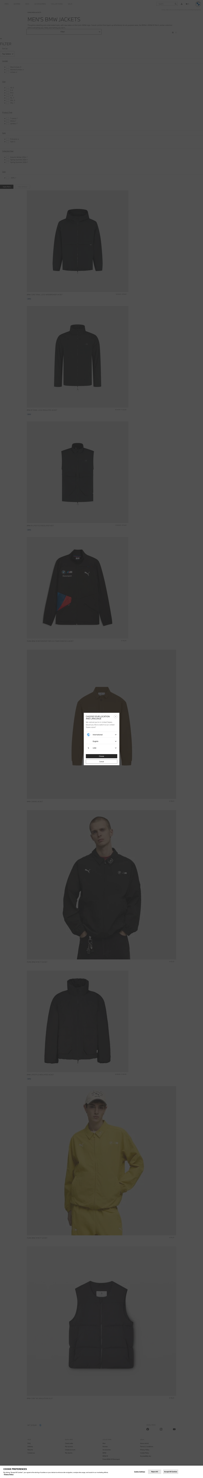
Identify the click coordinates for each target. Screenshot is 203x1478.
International (98, 735)
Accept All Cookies (170, 1472)
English (95, 741)
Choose (101, 756)
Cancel (101, 762)
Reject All (154, 1472)
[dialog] (101, 739)
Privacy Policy (9, 1474)
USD (92, 748)
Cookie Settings (139, 1472)
